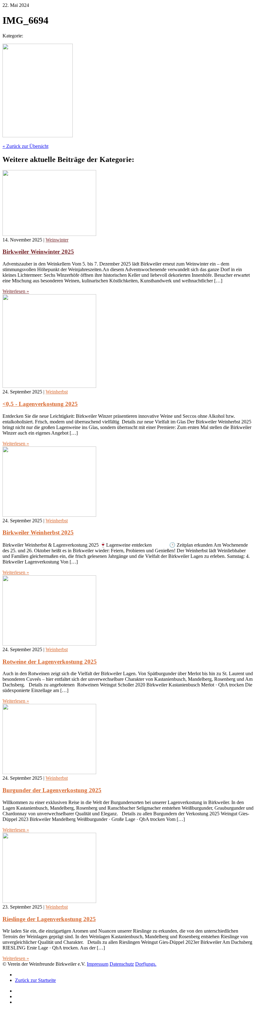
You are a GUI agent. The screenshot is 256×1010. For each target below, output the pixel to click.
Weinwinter (57, 239)
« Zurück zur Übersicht (25, 146)
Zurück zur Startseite (35, 980)
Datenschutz (122, 964)
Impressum (97, 964)
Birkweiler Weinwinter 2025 (38, 251)
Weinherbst (57, 391)
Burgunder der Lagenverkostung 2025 (51, 790)
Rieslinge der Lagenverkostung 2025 (49, 919)
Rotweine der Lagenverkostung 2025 (49, 661)
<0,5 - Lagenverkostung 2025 (40, 404)
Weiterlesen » (15, 291)
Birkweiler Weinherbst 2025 (38, 532)
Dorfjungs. (145, 964)
